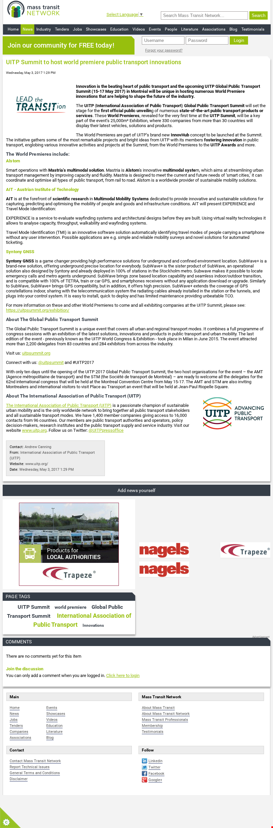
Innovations (93, 625)
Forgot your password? (163, 50)
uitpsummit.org (36, 353)
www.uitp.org (34, 430)
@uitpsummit (51, 362)
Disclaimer (19, 779)
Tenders (62, 29)
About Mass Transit (158, 708)
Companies (19, 732)
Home (13, 29)
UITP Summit (34, 607)
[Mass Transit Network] (33, 8)
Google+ (155, 780)
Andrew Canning (38, 447)
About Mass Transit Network (166, 714)
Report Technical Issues (30, 767)
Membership (152, 726)
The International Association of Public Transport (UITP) (59, 405)
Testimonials (252, 29)
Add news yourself (136, 490)
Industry (43, 29)
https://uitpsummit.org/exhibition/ (37, 310)
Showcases (96, 29)
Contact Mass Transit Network (35, 761)
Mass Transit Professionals (165, 720)
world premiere (71, 607)
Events (155, 29)
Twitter (154, 767)
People (171, 29)
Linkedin (155, 761)
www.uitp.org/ (36, 464)
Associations (213, 29)
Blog (233, 29)
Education (119, 29)
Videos (139, 29)
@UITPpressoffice (106, 430)
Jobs (77, 29)
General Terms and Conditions (35, 773)
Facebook (156, 773)
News (28, 29)
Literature (189, 29)
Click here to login (122, 675)
